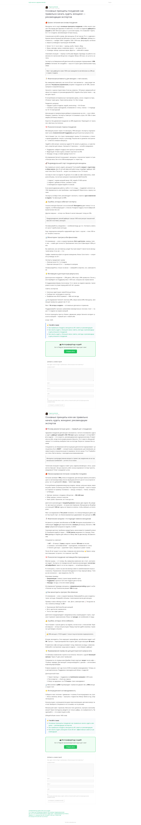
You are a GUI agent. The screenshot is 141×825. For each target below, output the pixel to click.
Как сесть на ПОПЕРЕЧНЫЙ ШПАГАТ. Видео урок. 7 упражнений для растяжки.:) (49, 813)
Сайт (48, 393)
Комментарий (51, 367)
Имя (48, 383)
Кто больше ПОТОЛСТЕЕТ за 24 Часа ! (38, 816)
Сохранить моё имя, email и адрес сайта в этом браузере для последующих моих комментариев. (68, 401)
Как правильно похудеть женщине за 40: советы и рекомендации (70, 328)
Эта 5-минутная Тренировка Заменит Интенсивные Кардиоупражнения (46, 812)
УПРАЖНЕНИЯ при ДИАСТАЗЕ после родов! (39, 810)
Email (49, 388)
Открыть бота (70, 351)
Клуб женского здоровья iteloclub (37, 2)
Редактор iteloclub (53, 7)
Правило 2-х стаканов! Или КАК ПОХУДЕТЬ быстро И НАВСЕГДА (45, 815)
